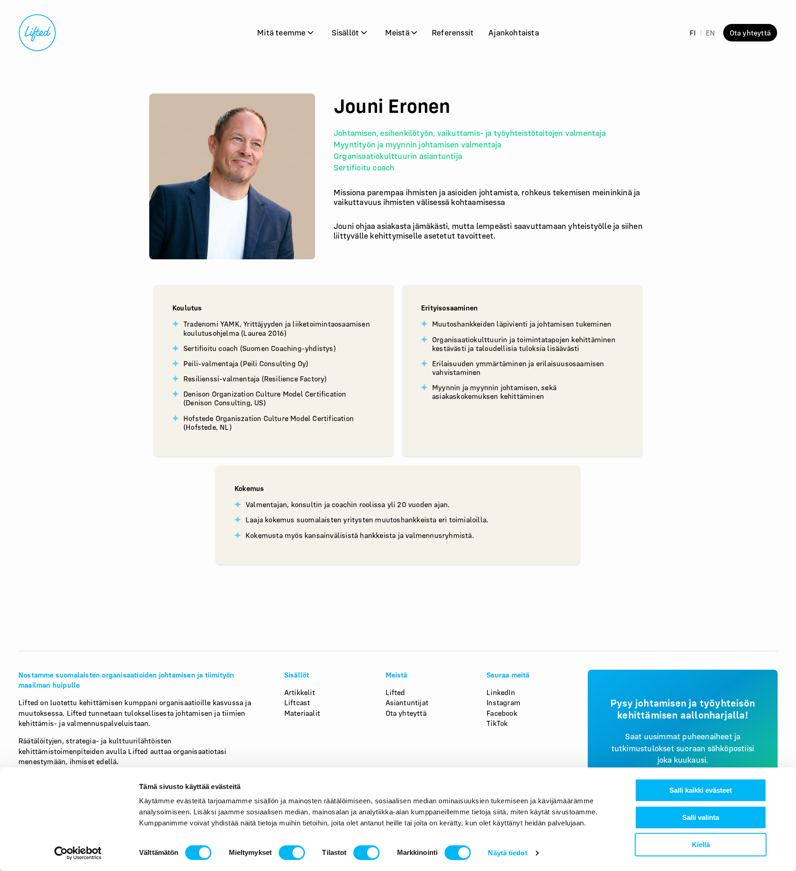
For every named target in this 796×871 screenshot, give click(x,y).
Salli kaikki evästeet (700, 790)
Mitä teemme (282, 32)
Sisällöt (346, 32)
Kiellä (701, 844)
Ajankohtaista (513, 32)
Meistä (398, 32)
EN (710, 32)
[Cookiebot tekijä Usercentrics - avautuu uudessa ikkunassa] (78, 853)
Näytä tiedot (507, 853)
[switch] (292, 852)
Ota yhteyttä (750, 32)
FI (693, 32)
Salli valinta (700, 817)
